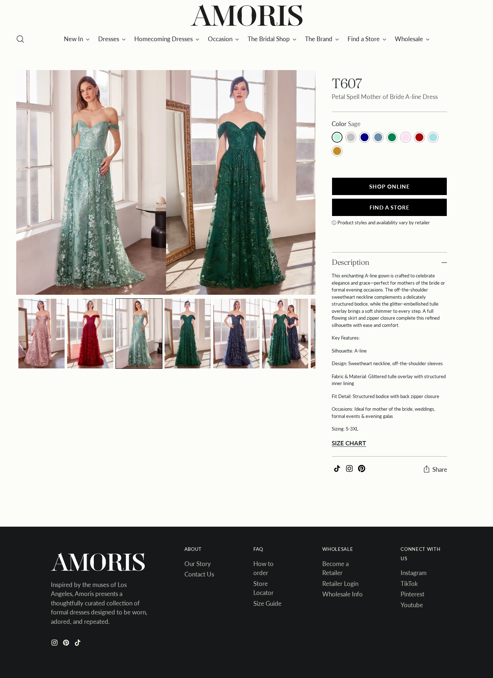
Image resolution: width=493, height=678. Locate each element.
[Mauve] (405, 137)
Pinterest (412, 594)
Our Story (197, 563)
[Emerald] (392, 137)
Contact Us (199, 574)
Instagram (414, 572)
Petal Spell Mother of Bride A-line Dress (385, 96)
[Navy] (364, 137)
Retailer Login (340, 583)
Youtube (412, 605)
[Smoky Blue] (378, 137)
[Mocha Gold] (337, 151)
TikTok (409, 583)
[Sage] (337, 137)
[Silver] (350, 137)
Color (346, 124)
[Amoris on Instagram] (55, 644)
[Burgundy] (419, 137)
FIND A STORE (390, 207)
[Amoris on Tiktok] (78, 644)
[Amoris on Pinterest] (66, 644)
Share (439, 469)
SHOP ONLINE (389, 186)
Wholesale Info (342, 594)
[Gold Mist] (433, 137)
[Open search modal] (20, 39)
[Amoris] (246, 15)
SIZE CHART (349, 443)
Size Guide (267, 603)
